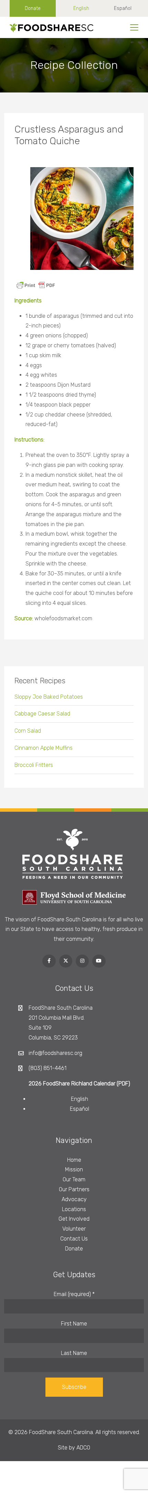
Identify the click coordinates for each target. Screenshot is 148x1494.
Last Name (74, 1353)
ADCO (83, 1447)
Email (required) (74, 1294)
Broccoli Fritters (33, 765)
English (81, 8)
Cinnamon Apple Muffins (43, 748)
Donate (33, 8)
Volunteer (74, 1228)
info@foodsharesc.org (55, 1053)
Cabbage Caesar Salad (42, 713)
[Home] (49, 27)
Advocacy (74, 1199)
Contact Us (74, 1238)
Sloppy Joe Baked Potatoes (48, 697)
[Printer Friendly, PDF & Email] (35, 285)
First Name (74, 1323)
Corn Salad (27, 730)
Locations (74, 1209)
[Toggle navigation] (134, 27)
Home (74, 1160)
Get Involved (74, 1219)
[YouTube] (98, 961)
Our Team (74, 1179)
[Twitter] (65, 961)
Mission (74, 1169)
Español (122, 8)
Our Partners (74, 1189)
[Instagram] (82, 961)
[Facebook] (48, 961)
